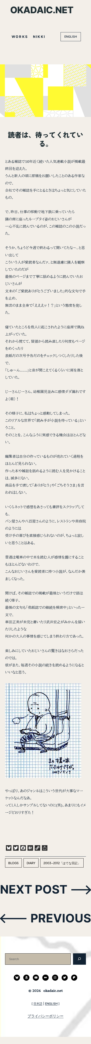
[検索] (79, 958)
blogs (13, 863)
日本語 (37, 1003)
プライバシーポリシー (45, 1016)
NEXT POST (33, 889)
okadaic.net (41, 9)
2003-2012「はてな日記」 (61, 863)
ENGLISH (70, 36)
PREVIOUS (60, 918)
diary (31, 863)
